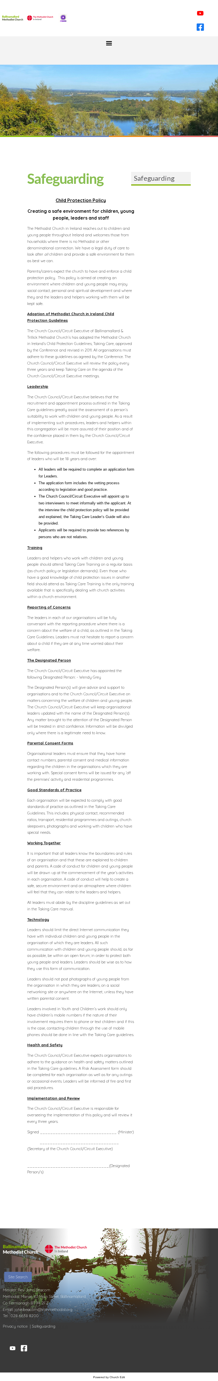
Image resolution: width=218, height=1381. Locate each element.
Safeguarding (154, 178)
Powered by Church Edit (109, 1377)
